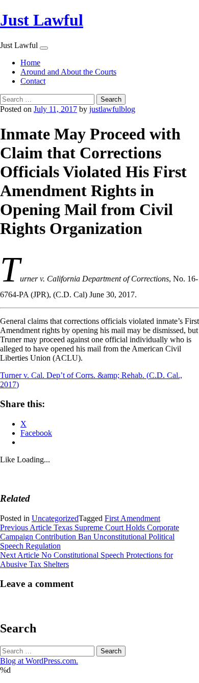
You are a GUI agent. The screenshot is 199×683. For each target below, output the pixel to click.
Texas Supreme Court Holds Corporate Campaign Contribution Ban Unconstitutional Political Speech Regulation (89, 536)
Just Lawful (41, 20)
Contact (32, 81)
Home (30, 62)
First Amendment (132, 518)
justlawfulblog (112, 109)
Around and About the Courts (68, 71)
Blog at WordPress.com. (39, 660)
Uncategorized (55, 518)
